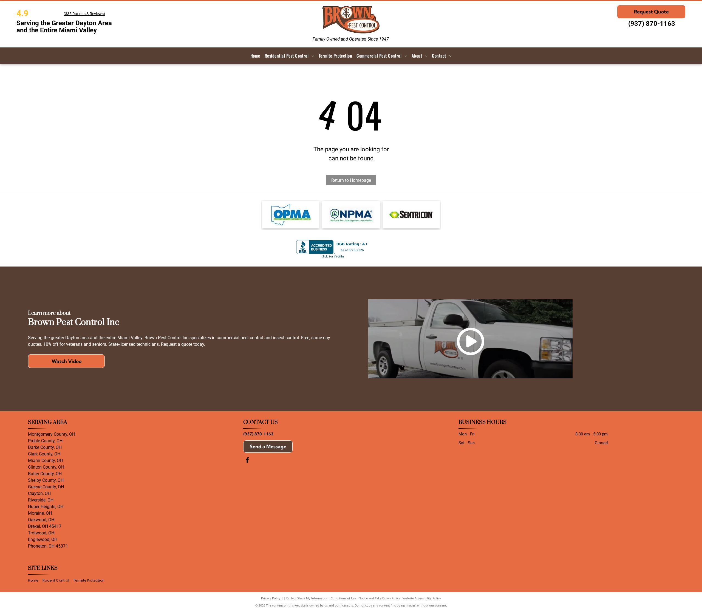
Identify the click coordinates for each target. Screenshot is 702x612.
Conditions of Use (343, 598)
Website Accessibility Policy (422, 598)
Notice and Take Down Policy (379, 598)
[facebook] (247, 461)
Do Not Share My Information (307, 598)
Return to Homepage (351, 180)
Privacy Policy (271, 598)
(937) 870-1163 (651, 23)
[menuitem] (255, 55)
